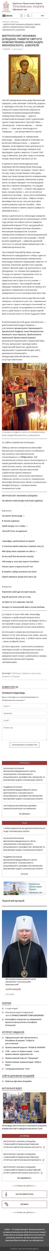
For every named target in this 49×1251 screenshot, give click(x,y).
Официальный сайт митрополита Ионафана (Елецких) (21, 1040)
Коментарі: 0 (17, 49)
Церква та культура (31, 673)
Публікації (16, 673)
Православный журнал (25, 1047)
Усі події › (24, 873)
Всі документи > (24, 1178)
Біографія (10, 994)
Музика (24, 1204)
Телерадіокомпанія (17, 1069)
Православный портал (22, 1058)
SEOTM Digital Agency (30, 1249)
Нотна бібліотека (24, 1194)
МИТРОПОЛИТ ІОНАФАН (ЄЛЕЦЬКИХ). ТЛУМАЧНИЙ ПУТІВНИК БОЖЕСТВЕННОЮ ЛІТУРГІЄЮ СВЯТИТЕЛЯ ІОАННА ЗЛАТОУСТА (22, 1144)
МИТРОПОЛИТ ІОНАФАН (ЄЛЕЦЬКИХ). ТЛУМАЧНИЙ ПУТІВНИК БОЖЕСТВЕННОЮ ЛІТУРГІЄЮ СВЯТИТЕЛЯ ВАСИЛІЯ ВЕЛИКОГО (22, 1157)
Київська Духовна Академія (18, 1081)
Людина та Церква (11, 676)
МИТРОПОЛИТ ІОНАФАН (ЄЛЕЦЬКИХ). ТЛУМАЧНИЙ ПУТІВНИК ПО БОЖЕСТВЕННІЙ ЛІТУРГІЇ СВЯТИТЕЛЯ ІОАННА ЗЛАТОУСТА (22, 1170)
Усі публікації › (24, 813)
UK (42, 15)
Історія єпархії (11, 1008)
